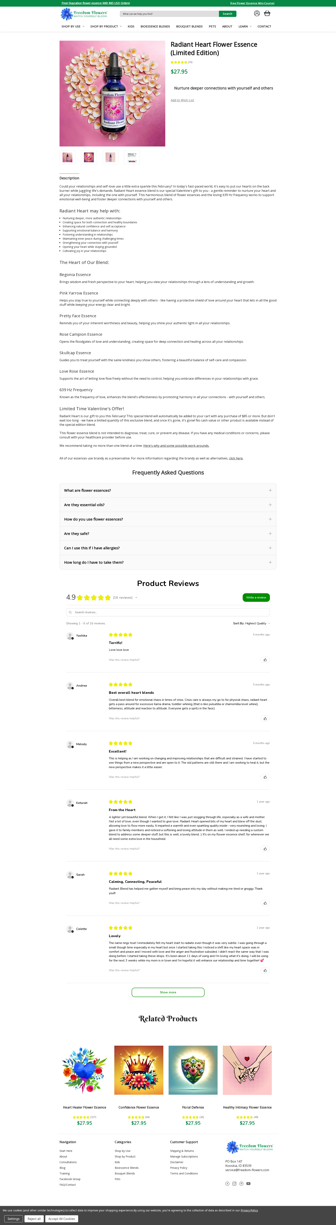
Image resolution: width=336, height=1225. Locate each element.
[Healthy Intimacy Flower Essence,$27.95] (247, 1070)
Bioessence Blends (155, 26)
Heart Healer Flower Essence (84, 1107)
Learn (243, 26)
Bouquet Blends (189, 26)
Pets (212, 26)
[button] (168, 490)
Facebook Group (70, 1179)
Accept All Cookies (61, 1219)
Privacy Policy (178, 1168)
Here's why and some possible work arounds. (176, 445)
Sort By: (238, 623)
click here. (236, 458)
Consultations (68, 1162)
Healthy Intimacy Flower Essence (247, 1107)
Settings (14, 1219)
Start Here (66, 1151)
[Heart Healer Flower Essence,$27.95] (84, 1070)
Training (65, 1173)
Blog (62, 1168)
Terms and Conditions (184, 1173)
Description (69, 178)
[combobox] (169, 14)
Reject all (34, 1219)
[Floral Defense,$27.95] (193, 1070)
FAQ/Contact (68, 1184)
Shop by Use (71, 26)
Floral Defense (193, 1107)
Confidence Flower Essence (139, 1107)
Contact (264, 26)
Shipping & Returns (182, 1151)
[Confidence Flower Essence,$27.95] (138, 1070)
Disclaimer (176, 1162)
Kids (131, 26)
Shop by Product (104, 26)
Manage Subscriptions (184, 1156)
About (227, 26)
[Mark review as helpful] (265, 660)
